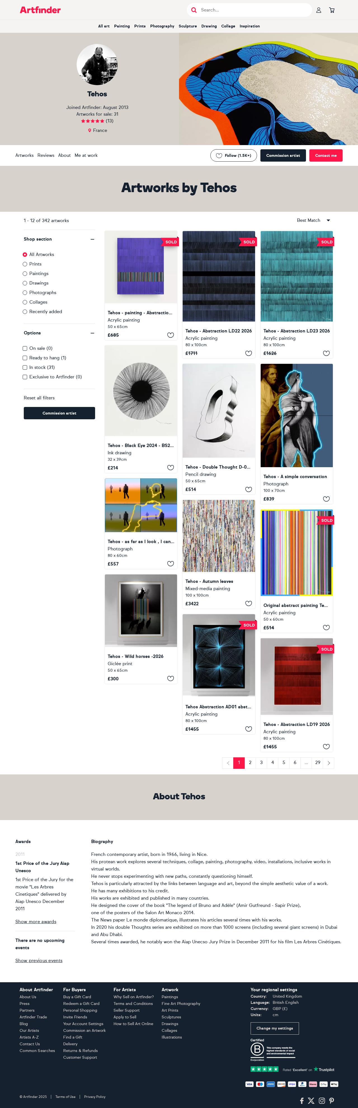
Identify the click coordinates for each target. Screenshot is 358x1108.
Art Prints (170, 1010)
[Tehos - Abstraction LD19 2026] (297, 695)
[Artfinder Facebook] (301, 1101)
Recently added (45, 311)
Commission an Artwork (84, 1030)
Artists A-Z (29, 1037)
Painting (122, 26)
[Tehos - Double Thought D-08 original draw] (219, 429)
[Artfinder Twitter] (311, 1101)
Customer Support (80, 1057)
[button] (59, 239)
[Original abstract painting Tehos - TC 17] (297, 570)
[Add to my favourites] (170, 335)
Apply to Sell (125, 1017)
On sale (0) (41, 348)
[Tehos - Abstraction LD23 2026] (297, 294)
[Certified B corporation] (273, 1049)
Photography (162, 26)
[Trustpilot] (293, 1068)
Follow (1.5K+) (238, 155)
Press (25, 1003)
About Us (28, 997)
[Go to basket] (331, 10)
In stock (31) (42, 367)
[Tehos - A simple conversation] (297, 434)
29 (318, 762)
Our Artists (29, 1030)
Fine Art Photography (181, 1003)
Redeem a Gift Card (81, 1003)
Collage (228, 26)
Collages (38, 302)
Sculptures (171, 1017)
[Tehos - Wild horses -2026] (141, 629)
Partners (27, 1010)
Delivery (70, 1044)
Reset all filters (39, 398)
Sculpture (188, 26)
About (64, 155)
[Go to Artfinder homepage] (40, 10)
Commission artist (283, 155)
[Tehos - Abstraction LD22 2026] (219, 294)
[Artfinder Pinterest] (331, 1101)
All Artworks (41, 254)
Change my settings (274, 1028)
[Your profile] (319, 10)
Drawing (209, 26)
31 (116, 114)
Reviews (45, 155)
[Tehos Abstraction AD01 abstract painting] (219, 674)
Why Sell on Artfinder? (134, 997)
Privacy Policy (94, 1097)
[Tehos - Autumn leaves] (219, 554)
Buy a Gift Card (77, 997)
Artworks (24, 155)
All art (104, 26)
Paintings (38, 273)
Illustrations (172, 1037)
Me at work (86, 155)
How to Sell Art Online (133, 1023)
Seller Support (127, 1010)
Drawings (38, 283)
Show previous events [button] (38, 960)
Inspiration (250, 26)
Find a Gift (72, 1037)
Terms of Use (65, 1097)
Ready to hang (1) (47, 357)
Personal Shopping (80, 1010)
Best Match (308, 220)
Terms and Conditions (133, 1003)
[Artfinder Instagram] (322, 1101)
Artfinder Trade (33, 1017)
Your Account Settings (83, 1023)
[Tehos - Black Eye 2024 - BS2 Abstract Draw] (141, 409)
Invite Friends (75, 1017)
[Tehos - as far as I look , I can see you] (141, 523)
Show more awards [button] (35, 921)
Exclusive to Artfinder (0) (55, 377)
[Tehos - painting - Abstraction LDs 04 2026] (141, 285)
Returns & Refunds (80, 1050)
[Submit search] (194, 10)
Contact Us (30, 1044)
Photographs (42, 292)
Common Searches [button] (37, 1050)
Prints (140, 26)
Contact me (326, 155)
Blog (24, 1023)
